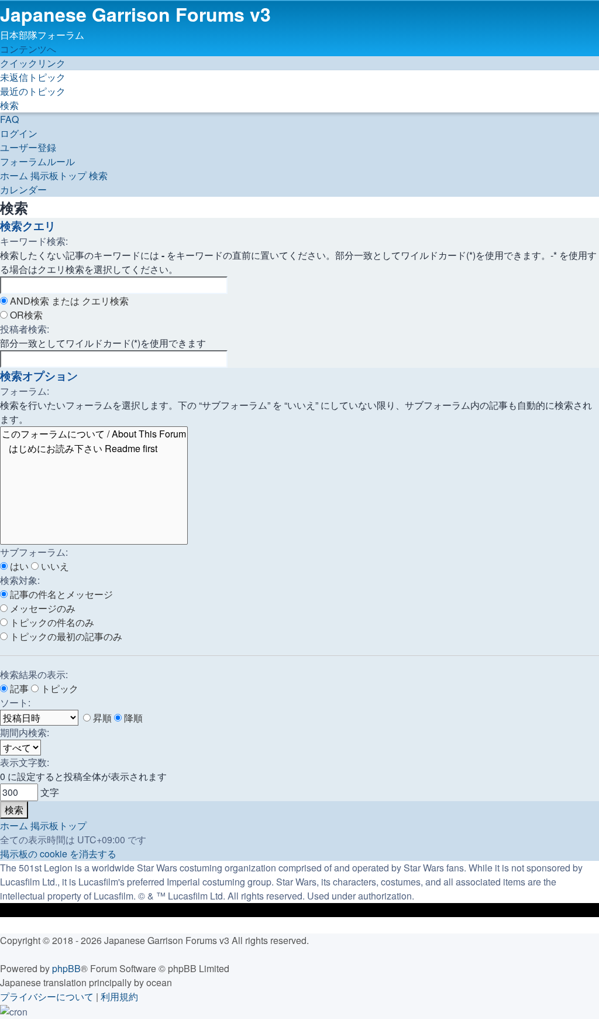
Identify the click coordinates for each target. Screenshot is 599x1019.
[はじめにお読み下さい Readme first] (94, 449)
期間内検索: (24, 732)
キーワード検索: (34, 241)
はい (18, 566)
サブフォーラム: (34, 552)
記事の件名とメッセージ (60, 594)
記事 (18, 688)
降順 (132, 717)
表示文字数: (24, 762)
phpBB (66, 968)
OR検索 (25, 315)
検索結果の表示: (34, 674)
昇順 (101, 717)
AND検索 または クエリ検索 (68, 300)
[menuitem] (33, 77)
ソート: (15, 702)
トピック (58, 688)
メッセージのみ (41, 608)
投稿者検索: (24, 329)
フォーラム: (24, 391)
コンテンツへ (28, 49)
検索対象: (20, 580)
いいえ (54, 566)
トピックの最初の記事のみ (65, 636)
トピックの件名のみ (51, 622)
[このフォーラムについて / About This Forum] (94, 434)
